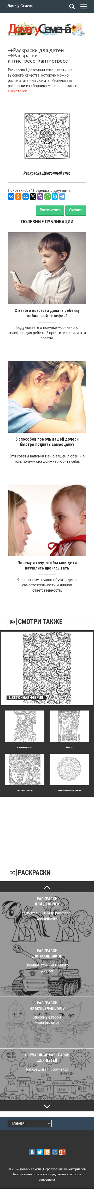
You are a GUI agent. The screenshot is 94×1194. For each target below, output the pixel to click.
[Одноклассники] (18, 196)
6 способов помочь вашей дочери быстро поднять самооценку (47, 442)
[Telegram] (62, 196)
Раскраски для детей (38, 50)
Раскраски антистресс (23, 58)
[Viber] (40, 196)
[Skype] (55, 196)
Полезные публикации (47, 221)
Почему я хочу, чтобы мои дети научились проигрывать (47, 565)
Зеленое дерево (25, 790)
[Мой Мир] (25, 196)
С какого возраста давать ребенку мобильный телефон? (47, 313)
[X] (33, 196)
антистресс (54, 61)
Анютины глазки (24, 747)
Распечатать (50, 210)
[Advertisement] (47, 830)
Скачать (76, 210)
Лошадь (69, 747)
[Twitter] (40, 1152)
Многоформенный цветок (69, 790)
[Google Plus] (62, 1152)
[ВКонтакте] (11, 196)
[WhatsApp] (47, 196)
